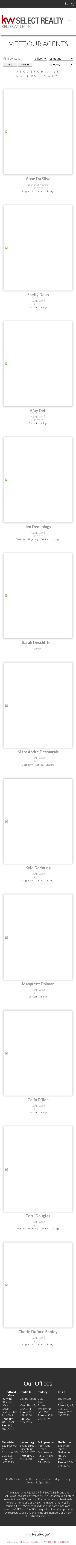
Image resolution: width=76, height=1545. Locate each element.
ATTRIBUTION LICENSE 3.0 (56, 1542)
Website (20, 539)
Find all (25, 64)
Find (10, 64)
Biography (27, 191)
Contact (39, 191)
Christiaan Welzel (28, 1542)
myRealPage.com (38, 1534)
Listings (50, 191)
